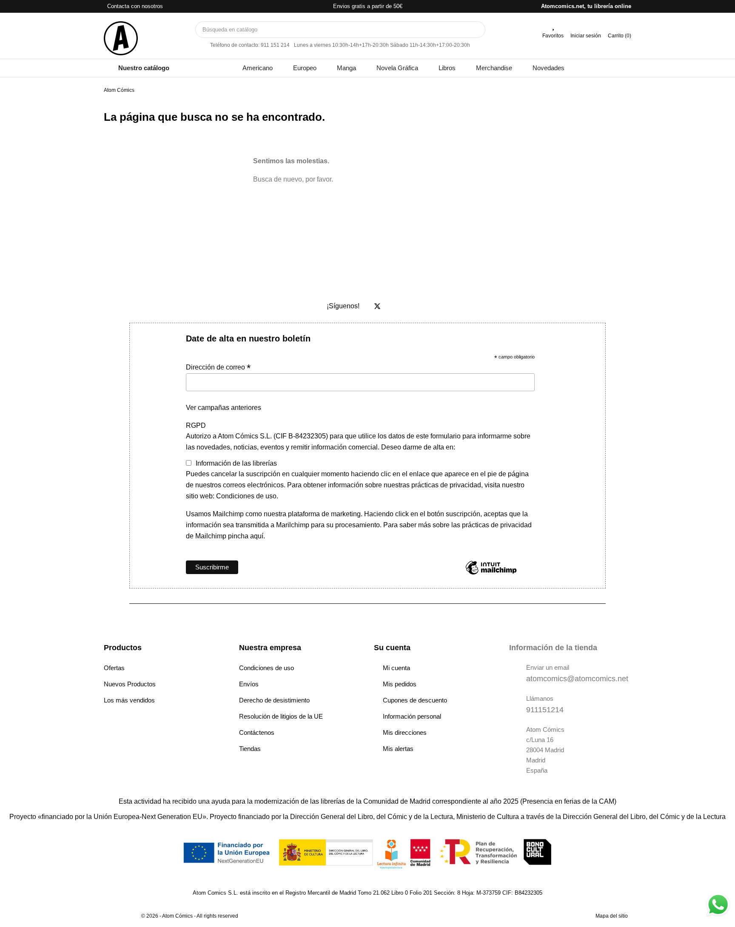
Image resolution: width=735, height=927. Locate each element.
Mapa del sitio (611, 916)
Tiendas (250, 748)
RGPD (196, 425)
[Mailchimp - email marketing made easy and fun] (491, 573)
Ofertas (114, 667)
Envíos (249, 684)
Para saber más (406, 525)
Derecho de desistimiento (274, 700)
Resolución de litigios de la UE (281, 716)
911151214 (545, 709)
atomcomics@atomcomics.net (577, 678)
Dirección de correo (218, 367)
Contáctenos (256, 732)
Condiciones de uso (266, 667)
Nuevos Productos (130, 684)
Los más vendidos (129, 700)
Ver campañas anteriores (223, 407)
